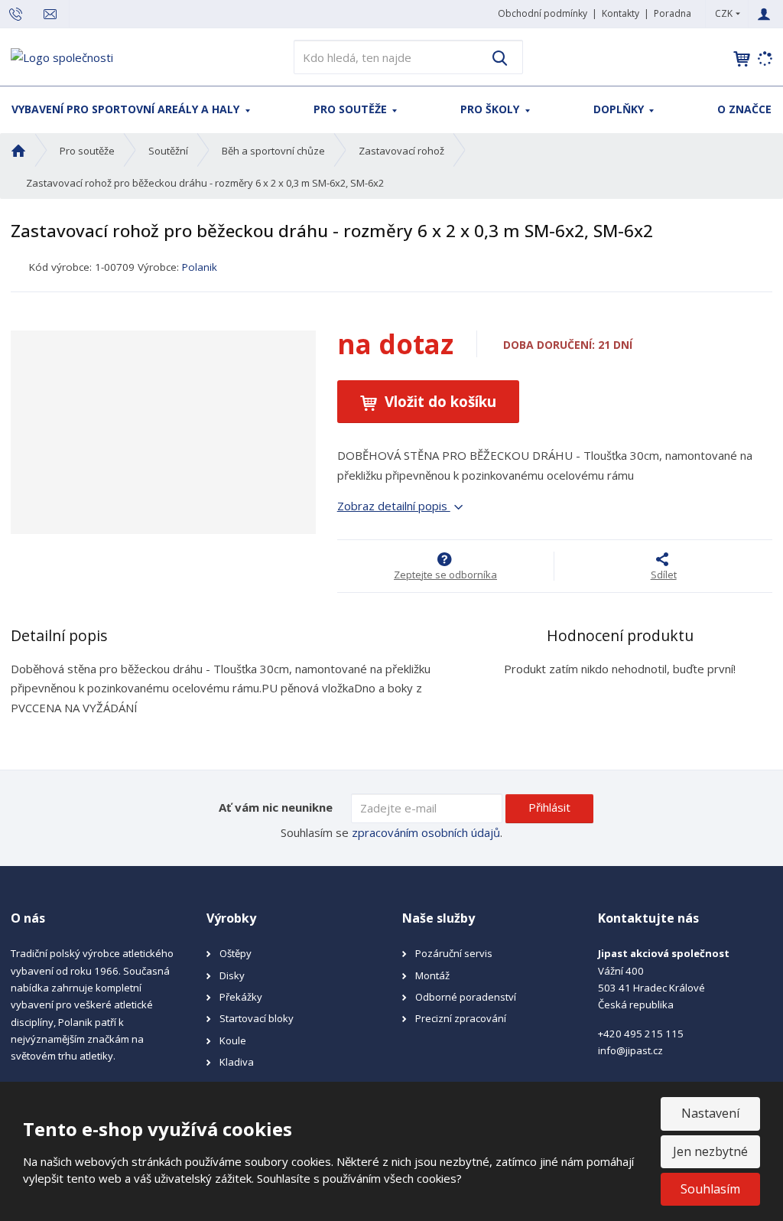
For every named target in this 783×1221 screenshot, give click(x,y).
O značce (744, 109)
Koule (232, 1040)
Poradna (672, 13)
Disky (232, 975)
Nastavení (710, 1113)
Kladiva (236, 1062)
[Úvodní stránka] (62, 55)
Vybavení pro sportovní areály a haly (126, 109)
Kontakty (620, 13)
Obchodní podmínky (542, 13)
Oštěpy (235, 953)
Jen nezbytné (710, 1151)
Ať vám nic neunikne (276, 807)
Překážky (240, 997)
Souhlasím (710, 1188)
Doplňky (620, 109)
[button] (724, 13)
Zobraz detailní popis (393, 505)
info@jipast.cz (630, 1050)
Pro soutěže (352, 109)
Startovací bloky (256, 1018)
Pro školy (491, 109)
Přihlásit (549, 807)
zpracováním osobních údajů (426, 832)
